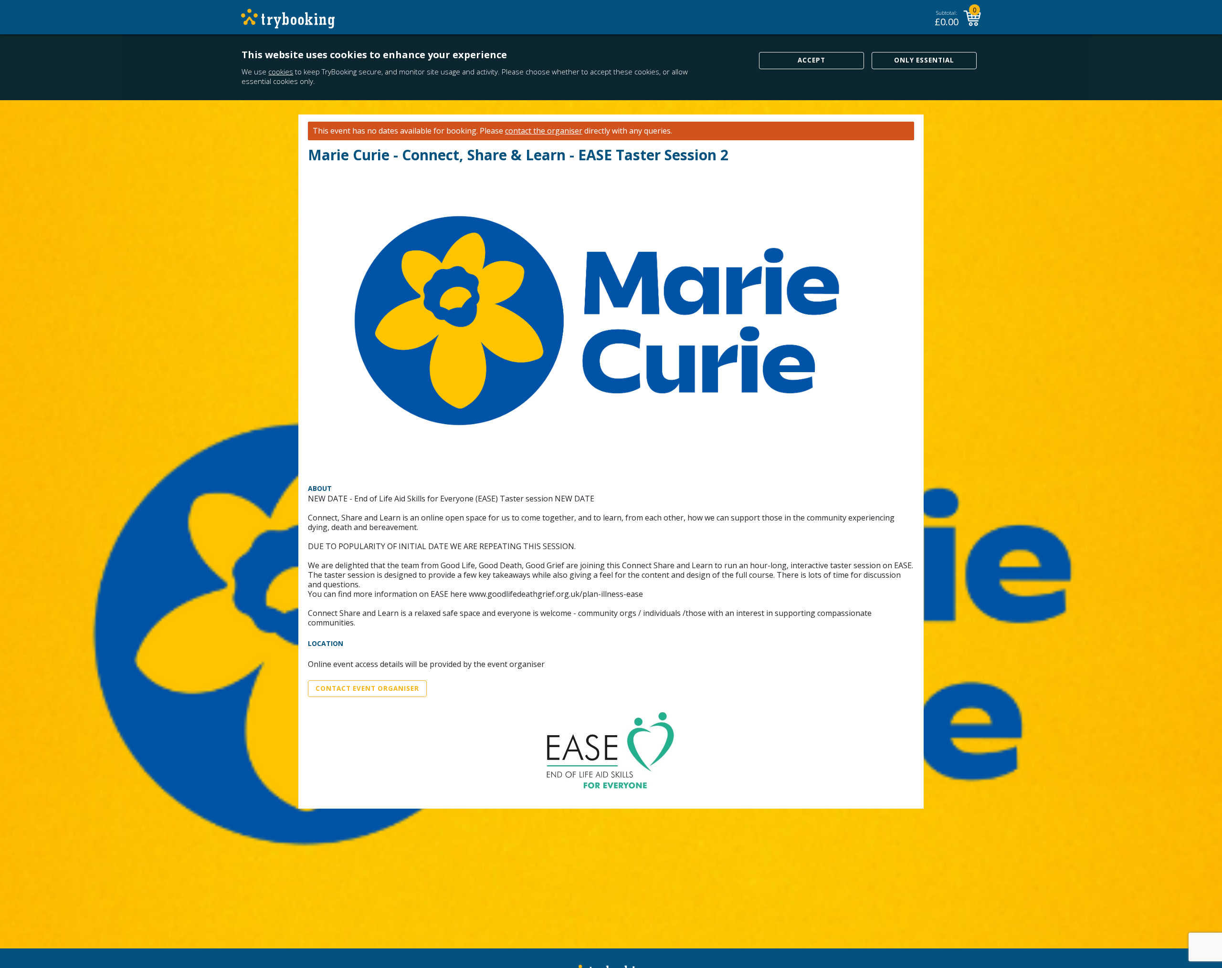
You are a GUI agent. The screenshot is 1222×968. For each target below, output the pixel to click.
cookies (280, 71)
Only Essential (924, 60)
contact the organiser (543, 130)
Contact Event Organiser (367, 688)
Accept (811, 60)
